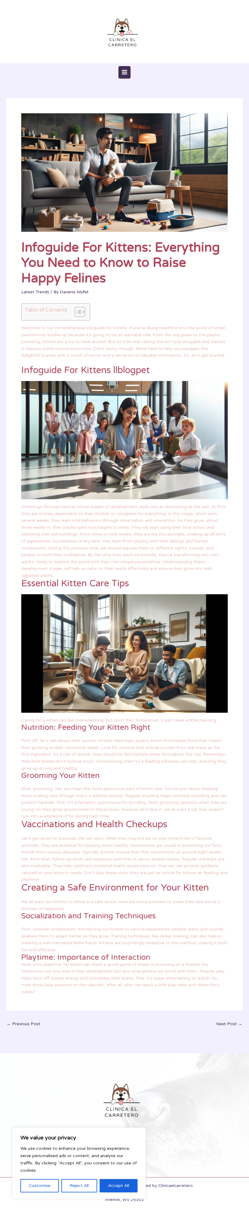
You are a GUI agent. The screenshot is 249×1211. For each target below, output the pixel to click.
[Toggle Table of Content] (77, 312)
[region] (79, 1163)
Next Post (229, 1023)
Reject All (79, 1185)
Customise (39, 1185)
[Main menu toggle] (124, 72)
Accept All (118, 1185)
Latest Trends (35, 292)
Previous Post (23, 1023)
